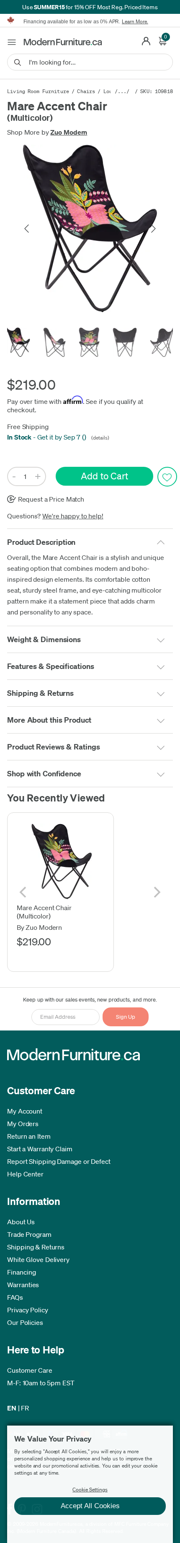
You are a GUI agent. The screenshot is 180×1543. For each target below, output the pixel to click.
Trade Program (29, 1234)
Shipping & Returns (35, 1247)
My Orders (23, 1123)
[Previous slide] (27, 229)
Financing (21, 1272)
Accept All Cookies (90, 1506)
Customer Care (29, 1370)
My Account (24, 1111)
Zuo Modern (68, 132)
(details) (99, 437)
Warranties (23, 1284)
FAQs (15, 1297)
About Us (21, 1222)
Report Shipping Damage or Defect (58, 1161)
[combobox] (90, 62)
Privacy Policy (27, 1310)
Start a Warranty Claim (39, 1149)
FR (25, 1408)
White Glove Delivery (38, 1259)
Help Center (25, 1174)
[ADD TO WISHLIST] (167, 477)
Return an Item (28, 1136)
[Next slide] (153, 229)
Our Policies (25, 1322)
